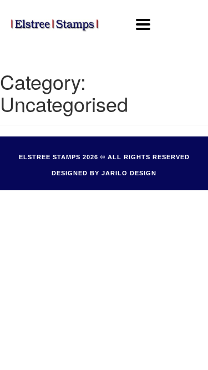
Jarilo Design (129, 173)
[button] (143, 24)
